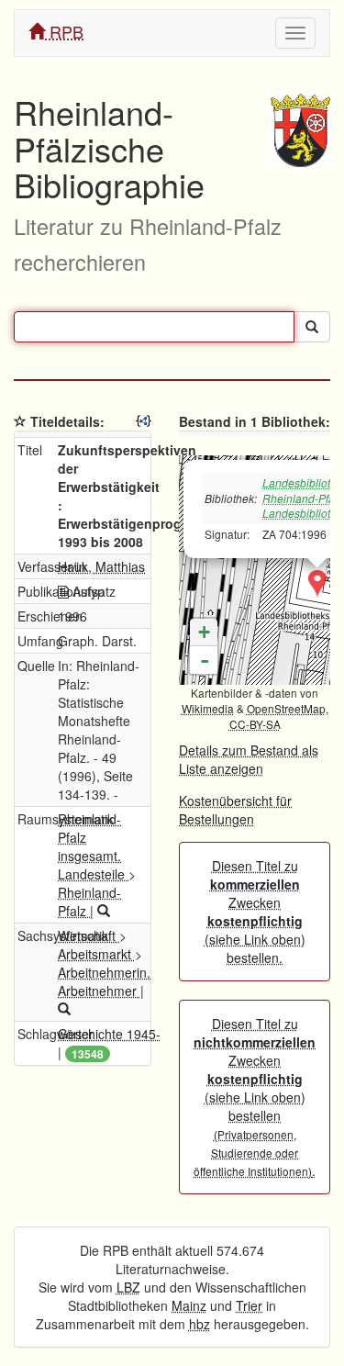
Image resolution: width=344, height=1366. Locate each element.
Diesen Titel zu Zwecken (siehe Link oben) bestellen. (255, 912)
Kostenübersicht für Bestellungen (235, 809)
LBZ (128, 1287)
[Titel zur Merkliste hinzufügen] (20, 421)
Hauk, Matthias (101, 566)
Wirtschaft (88, 935)
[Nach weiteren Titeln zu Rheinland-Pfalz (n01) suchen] (103, 910)
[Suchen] (312, 326)
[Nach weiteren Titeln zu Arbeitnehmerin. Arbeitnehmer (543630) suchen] (64, 1009)
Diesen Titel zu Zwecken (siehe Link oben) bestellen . (255, 1097)
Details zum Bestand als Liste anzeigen (248, 759)
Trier (249, 1305)
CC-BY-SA (255, 724)
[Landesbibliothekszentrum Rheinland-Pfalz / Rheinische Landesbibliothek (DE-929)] (317, 584)
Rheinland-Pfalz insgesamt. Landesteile (93, 846)
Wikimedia (208, 708)
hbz (199, 1324)
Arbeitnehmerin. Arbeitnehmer (104, 981)
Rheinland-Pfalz (89, 901)
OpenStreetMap (286, 708)
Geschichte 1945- (109, 1033)
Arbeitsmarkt (96, 954)
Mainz (189, 1305)
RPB (64, 31)
